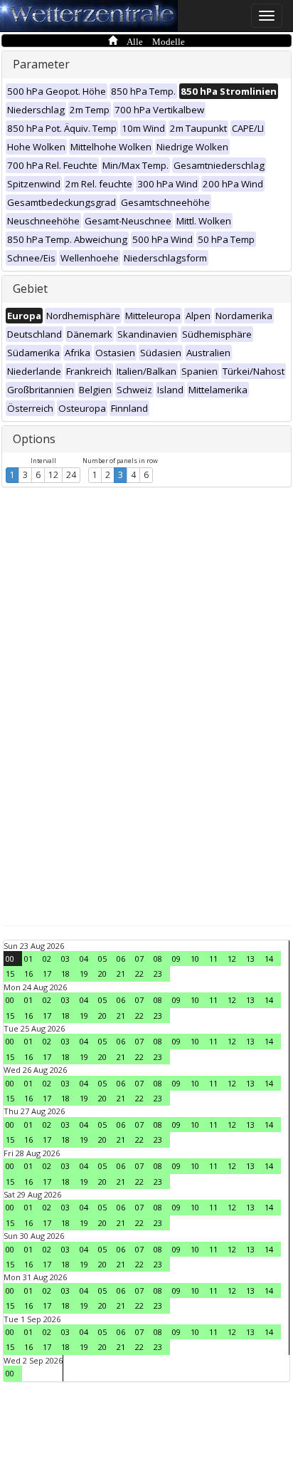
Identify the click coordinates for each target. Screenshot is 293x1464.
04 (84, 958)
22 (139, 973)
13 (250, 958)
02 (47, 958)
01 (28, 958)
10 (195, 958)
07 (139, 958)
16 (28, 973)
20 (102, 973)
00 (10, 958)
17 (47, 973)
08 (158, 958)
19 (84, 973)
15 (10, 973)
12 (53, 475)
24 (71, 475)
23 (158, 973)
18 (65, 973)
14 (269, 958)
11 (213, 958)
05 (102, 958)
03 (65, 958)
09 (176, 958)
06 (121, 958)
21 (121, 973)
